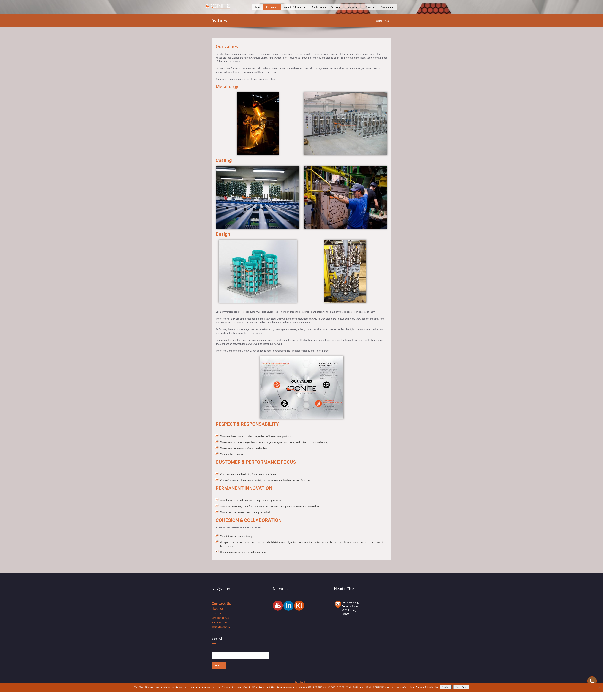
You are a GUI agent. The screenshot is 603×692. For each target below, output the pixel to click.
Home (257, 6)
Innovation (352, 6)
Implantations (221, 627)
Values (388, 20)
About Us (218, 608)
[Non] (599, 687)
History (216, 613)
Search (217, 638)
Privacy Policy (461, 687)
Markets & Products (294, 6)
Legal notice (301, 682)
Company (271, 6)
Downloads (387, 6)
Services (335, 6)
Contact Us (221, 603)
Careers (370, 6)
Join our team (220, 622)
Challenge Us (220, 618)
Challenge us (319, 6)
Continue (445, 687)
